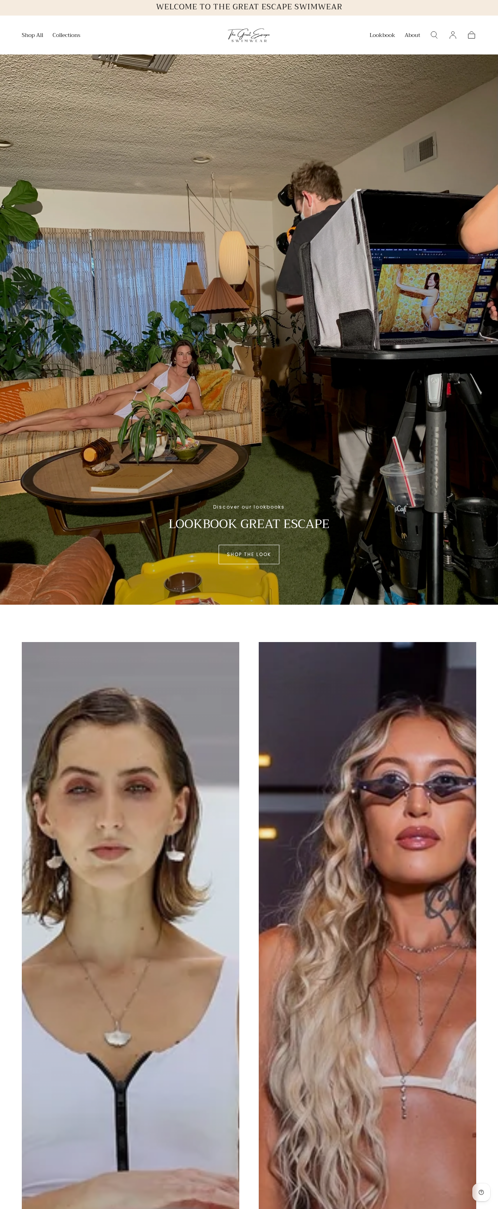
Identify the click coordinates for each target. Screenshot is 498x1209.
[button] (434, 35)
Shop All (32, 36)
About (412, 36)
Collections (67, 36)
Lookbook (382, 36)
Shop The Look (249, 554)
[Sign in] (453, 35)
